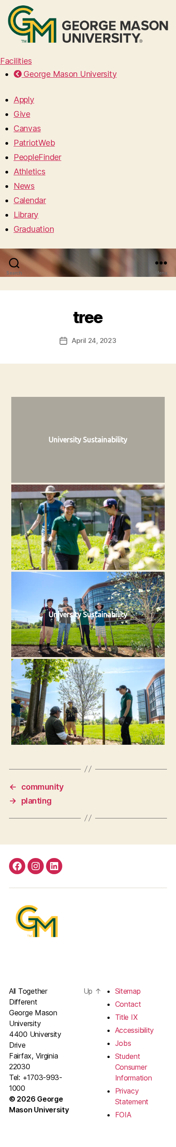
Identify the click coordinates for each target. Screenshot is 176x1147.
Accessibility (134, 1030)
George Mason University (69, 74)
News (24, 186)
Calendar (30, 200)
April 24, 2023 (94, 340)
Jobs (123, 1043)
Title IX (126, 1017)
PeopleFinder (37, 157)
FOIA (123, 1114)
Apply (24, 99)
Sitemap (128, 991)
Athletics (30, 171)
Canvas (27, 128)
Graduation (34, 229)
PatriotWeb (34, 142)
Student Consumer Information (133, 1067)
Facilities (16, 61)
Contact (128, 1004)
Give (22, 114)
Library (26, 214)
